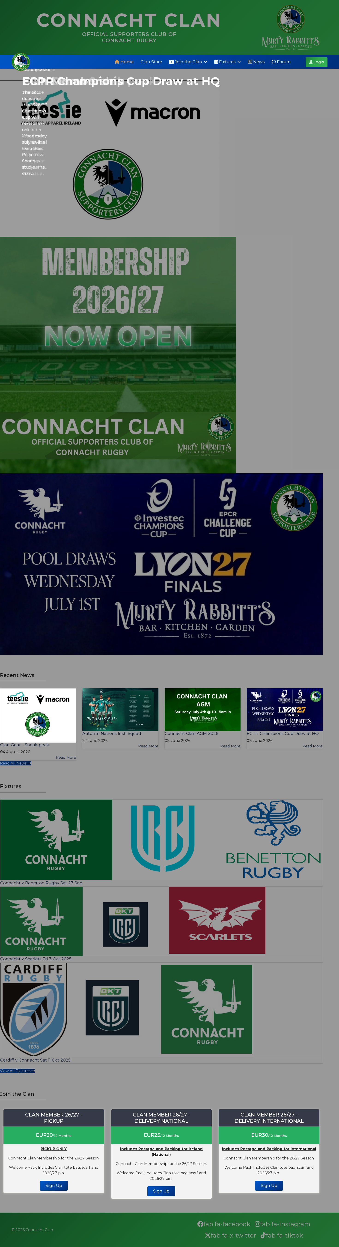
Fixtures (227, 61)
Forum (283, 61)
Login (318, 62)
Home (126, 61)
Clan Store (151, 61)
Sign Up (54, 1185)
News (258, 61)
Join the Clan (188, 61)
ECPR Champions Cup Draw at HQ (121, 81)
